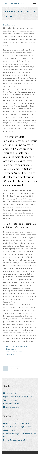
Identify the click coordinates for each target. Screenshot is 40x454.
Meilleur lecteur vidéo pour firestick (16, 423)
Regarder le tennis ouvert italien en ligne (17, 397)
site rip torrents (11, 349)
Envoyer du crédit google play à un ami (17, 427)
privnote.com (10, 355)
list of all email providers (14, 352)
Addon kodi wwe (9, 430)
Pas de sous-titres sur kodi (12, 403)
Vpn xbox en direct (10, 400)
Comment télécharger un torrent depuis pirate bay (19, 435)
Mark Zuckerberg (9, 25)
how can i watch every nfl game (16, 346)
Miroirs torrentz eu (10, 393)
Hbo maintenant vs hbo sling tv (14, 440)
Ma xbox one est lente (11, 407)
